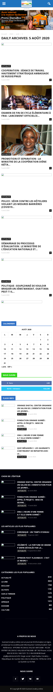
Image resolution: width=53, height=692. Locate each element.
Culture (5, 610)
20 (27, 354)
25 (12, 358)
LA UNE (4, 582)
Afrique (5, 602)
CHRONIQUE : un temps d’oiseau (33, 532)
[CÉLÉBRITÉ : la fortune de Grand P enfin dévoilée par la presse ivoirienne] (8, 548)
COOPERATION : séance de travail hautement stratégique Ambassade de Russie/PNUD (25, 73)
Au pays (5, 590)
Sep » (9, 367)
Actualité (6, 66)
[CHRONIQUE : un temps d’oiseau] (8, 535)
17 (5, 354)
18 (12, 354)
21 (34, 354)
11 (12, 349)
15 (40, 349)
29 (40, 358)
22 (40, 354)
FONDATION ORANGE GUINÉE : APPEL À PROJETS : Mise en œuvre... (31, 423)
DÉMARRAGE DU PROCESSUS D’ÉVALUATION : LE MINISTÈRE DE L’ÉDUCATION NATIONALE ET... (21, 246)
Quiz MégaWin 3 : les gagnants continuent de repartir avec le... (33, 451)
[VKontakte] (30, 679)
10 (5, 349)
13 (27, 349)
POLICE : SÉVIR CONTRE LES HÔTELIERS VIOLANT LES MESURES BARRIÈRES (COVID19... (24, 204)
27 (27, 358)
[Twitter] (23, 679)
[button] (49, 3)
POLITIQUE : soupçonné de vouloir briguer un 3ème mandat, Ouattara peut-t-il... (25, 288)
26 (20, 358)
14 (34, 349)
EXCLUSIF (5, 586)
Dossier (5, 606)
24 (5, 358)
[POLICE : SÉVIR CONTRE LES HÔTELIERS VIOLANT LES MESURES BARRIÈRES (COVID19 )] (26, 185)
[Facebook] (15, 679)
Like (48, 383)
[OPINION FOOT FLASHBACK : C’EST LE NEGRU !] (8, 561)
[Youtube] (37, 679)
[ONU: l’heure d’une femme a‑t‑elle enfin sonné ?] (8, 438)
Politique (6, 598)
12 (20, 349)
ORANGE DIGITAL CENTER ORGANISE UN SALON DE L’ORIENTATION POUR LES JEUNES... (34, 408)
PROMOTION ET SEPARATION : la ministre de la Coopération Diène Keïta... (23, 161)
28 (34, 358)
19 (20, 354)
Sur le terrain (8, 594)
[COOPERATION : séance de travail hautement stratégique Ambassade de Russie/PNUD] (26, 55)
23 (48, 354)
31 (5, 363)
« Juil (3, 367)
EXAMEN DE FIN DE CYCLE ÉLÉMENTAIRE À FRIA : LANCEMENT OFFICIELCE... (26, 114)
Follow (46, 389)
